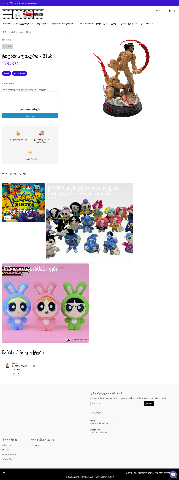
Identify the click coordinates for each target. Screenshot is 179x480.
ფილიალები (101, 23)
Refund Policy (8, 459)
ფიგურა (7, 46)
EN (157, 10)
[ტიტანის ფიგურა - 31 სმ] (23, 369)
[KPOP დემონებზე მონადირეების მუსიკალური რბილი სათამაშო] (89, 222)
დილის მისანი (147, 23)
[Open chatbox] (173, 474)
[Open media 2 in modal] (120, 77)
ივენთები (114, 23)
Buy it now (30, 116)
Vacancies (35, 445)
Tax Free (5, 450)
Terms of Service (9, 454)
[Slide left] (4, 3)
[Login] (169, 10)
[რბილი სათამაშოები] (45, 303)
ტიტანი (7, 73)
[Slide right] (7, 3)
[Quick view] (14, 374)
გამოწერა (148, 403)
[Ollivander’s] (23, 14)
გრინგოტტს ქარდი (129, 23)
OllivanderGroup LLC (105, 477)
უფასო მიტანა (20, 73)
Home (4, 32)
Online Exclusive (86, 23)
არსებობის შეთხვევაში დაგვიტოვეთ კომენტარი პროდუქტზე (24, 90)
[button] (164, 10)
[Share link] (29, 173)
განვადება (6, 445)
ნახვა (7, 218)
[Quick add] (18, 374)
